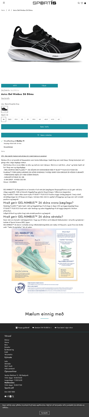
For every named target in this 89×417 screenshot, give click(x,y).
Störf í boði (8, 366)
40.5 (46, 119)
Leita (6, 361)
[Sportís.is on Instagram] (10, 397)
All (9, 10)
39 (28, 119)
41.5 (52, 119)
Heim (3, 10)
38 (22, 119)
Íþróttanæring (9, 349)
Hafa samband (9, 368)
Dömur (7, 340)
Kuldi (6, 352)
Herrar (7, 342)
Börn (6, 345)
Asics (3, 151)
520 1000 (11, 392)
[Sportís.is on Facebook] (8, 397)
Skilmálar (8, 364)
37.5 (16, 119)
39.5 (33, 119)
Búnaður (7, 347)
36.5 (9, 119)
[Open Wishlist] (82, 3)
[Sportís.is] (44, 3)
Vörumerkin (8, 354)
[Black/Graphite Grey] (4, 109)
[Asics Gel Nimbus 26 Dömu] (44, 45)
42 (59, 119)
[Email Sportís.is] (5, 397)
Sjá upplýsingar (8, 147)
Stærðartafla (5, 98)
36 (3, 119)
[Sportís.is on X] (13, 397)
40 (40, 119)
